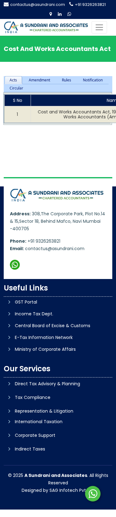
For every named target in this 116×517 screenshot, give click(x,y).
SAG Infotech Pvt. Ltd (72, 490)
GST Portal (26, 302)
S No (17, 100)
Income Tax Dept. (34, 314)
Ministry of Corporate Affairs (45, 349)
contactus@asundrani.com (37, 4)
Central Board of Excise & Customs (52, 325)
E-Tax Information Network (44, 337)
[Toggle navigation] (99, 27)
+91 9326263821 (90, 4)
